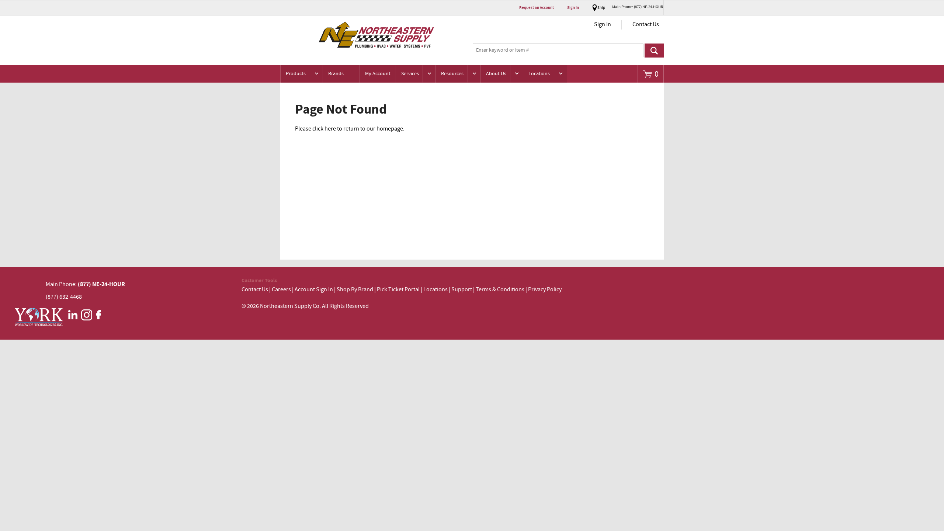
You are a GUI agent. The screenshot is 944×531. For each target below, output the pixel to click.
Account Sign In (314, 290)
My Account (378, 73)
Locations (539, 73)
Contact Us (645, 24)
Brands (336, 73)
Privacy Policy (545, 290)
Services (410, 73)
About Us (496, 73)
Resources (452, 73)
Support (461, 290)
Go (654, 51)
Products (296, 73)
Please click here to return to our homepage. (350, 129)
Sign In (602, 24)
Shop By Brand (355, 290)
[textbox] (558, 51)
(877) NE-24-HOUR (101, 284)
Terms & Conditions (500, 290)
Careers (281, 290)
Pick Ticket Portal (398, 290)
